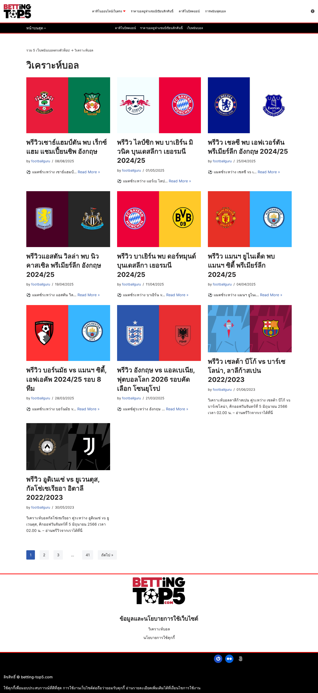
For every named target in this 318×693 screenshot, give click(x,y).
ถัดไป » (107, 555)
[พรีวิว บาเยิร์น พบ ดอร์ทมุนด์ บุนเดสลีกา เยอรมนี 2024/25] (159, 219)
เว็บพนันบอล (195, 28)
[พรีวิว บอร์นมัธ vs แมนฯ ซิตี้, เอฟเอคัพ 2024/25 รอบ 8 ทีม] (68, 333)
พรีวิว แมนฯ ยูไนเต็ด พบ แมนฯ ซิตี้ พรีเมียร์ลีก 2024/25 (241, 265)
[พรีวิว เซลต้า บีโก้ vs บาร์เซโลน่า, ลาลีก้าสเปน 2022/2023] (250, 328)
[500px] (240, 659)
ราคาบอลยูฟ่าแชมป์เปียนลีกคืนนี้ (152, 11)
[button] (124, 11)
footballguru (40, 161)
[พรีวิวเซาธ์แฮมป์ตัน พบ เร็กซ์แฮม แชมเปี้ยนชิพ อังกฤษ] (68, 105)
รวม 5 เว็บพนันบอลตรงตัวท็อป (48, 50)
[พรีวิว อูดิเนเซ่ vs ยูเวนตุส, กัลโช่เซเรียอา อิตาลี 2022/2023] (68, 446)
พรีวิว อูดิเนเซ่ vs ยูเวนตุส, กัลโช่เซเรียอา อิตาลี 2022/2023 (62, 488)
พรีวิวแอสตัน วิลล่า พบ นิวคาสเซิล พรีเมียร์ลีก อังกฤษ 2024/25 (63, 265)
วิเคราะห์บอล (159, 629)
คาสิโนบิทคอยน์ (189, 11)
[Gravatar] (218, 659)
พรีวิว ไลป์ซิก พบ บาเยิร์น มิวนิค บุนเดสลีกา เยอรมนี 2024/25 (155, 151)
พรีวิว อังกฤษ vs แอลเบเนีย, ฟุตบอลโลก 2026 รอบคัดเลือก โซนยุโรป (156, 379)
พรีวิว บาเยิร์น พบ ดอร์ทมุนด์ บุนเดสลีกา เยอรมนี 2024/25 (156, 265)
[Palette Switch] (313, 11)
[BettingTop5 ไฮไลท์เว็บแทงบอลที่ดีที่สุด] (17, 11)
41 (88, 555)
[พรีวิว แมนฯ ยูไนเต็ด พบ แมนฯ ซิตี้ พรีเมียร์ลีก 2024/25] (250, 219)
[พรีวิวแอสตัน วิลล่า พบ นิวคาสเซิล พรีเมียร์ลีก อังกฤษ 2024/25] (68, 219)
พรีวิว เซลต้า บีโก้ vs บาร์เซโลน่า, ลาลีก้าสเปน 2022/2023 (246, 370)
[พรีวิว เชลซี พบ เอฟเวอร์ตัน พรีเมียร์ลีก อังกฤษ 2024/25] (250, 105)
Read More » (89, 172)
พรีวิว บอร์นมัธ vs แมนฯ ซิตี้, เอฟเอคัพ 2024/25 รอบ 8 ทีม (66, 379)
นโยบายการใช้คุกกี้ (159, 637)
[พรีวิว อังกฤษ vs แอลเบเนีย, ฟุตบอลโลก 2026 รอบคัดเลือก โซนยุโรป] (159, 333)
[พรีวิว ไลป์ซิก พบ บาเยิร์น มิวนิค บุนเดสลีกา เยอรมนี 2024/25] (159, 105)
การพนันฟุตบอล (215, 11)
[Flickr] (229, 659)
